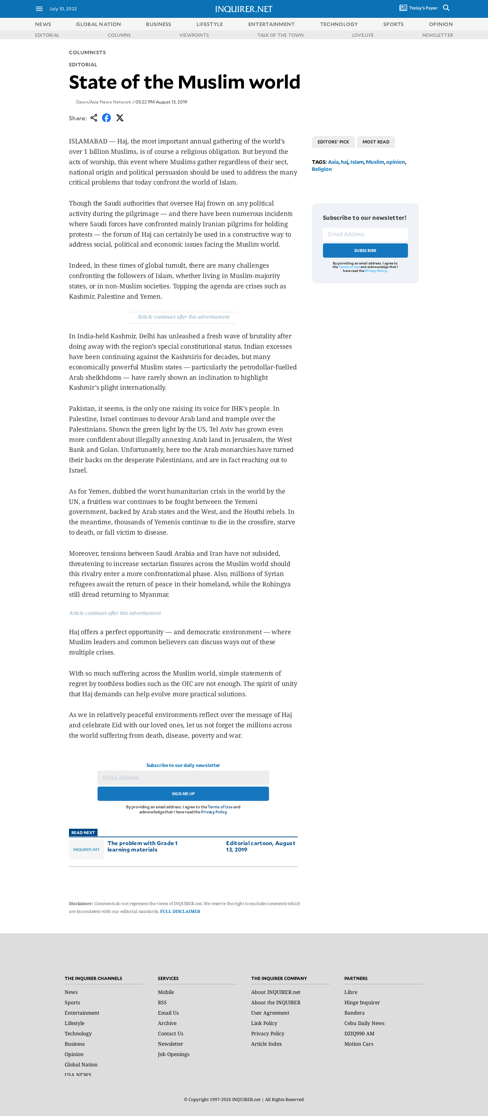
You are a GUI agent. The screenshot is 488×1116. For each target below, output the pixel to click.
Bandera (354, 1012)
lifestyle (209, 24)
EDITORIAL (47, 35)
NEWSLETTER (437, 35)
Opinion (74, 1054)
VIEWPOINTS (194, 35)
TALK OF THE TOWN (281, 35)
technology (339, 24)
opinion (441, 24)
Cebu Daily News (364, 1023)
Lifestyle (74, 1023)
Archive (167, 1023)
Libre (350, 992)
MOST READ (376, 142)
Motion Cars (358, 1043)
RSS (162, 1002)
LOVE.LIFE (363, 35)
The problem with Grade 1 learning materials (143, 846)
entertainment (271, 24)
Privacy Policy (213, 811)
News (43, 24)
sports (393, 24)
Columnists (87, 52)
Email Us (168, 1012)
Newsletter (170, 1043)
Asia (333, 161)
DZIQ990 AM (359, 1033)
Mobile (166, 992)
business (158, 24)
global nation (98, 24)
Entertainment (82, 1012)
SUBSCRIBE (365, 250)
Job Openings (173, 1054)
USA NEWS (78, 1074)
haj (344, 161)
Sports (72, 1002)
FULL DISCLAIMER (180, 911)
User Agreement (270, 1012)
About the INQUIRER (275, 1002)
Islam (357, 161)
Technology (78, 1033)
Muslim (375, 161)
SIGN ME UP (183, 794)
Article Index (266, 1043)
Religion (322, 169)
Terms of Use (220, 806)
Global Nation (81, 1064)
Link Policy (264, 1023)
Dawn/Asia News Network (103, 102)
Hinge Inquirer (362, 1002)
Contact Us (170, 1033)
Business (75, 1043)
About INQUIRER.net (275, 992)
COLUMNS (119, 35)
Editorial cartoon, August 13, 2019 (260, 846)
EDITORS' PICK (333, 142)
